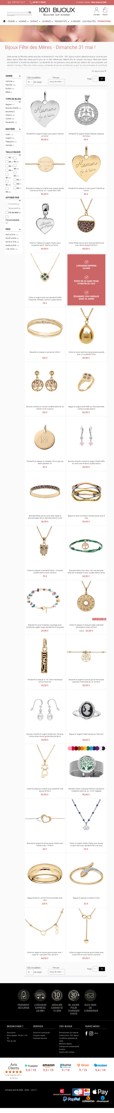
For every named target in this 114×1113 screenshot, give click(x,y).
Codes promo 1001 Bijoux (69, 1035)
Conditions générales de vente (68, 1039)
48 (10, 170)
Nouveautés (89, 21)
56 (16, 161)
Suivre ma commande (41, 1033)
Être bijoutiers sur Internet (68, 1033)
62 (18, 179)
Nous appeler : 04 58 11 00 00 (17, 1036)
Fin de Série (14, 212)
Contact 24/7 (18, 2)
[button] (105, 11)
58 (16, 169)
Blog (96, 1033)
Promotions (104, 21)
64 (18, 184)
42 (10, 157)
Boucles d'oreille (13, 108)
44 (10, 161)
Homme (23, 21)
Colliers (10, 119)
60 (16, 176)
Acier (9, 134)
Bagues (10, 104)
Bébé (9, 92)
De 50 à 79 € (12, 242)
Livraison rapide (39, 1035)
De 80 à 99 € (12, 245)
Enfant (34, 21)
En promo (13, 204)
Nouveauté (14, 208)
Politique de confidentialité (69, 1047)
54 (8, 192)
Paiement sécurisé (40, 1038)
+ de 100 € (11, 249)
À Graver (75, 21)
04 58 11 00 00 (39, 2)
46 (10, 166)
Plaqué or (11, 142)
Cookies (62, 1049)
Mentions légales (65, 1044)
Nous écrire (11, 1033)
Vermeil (10, 145)
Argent (10, 138)
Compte (96, 15)
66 (18, 188)
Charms (46, 21)
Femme (11, 21)
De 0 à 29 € (12, 234)
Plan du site (11, 1041)
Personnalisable (12, 221)
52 (8, 185)
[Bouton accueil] (4, 21)
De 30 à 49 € (12, 238)
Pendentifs (61, 21)
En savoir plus (98, 71)
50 (8, 178)
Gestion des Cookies (66, 1052)
